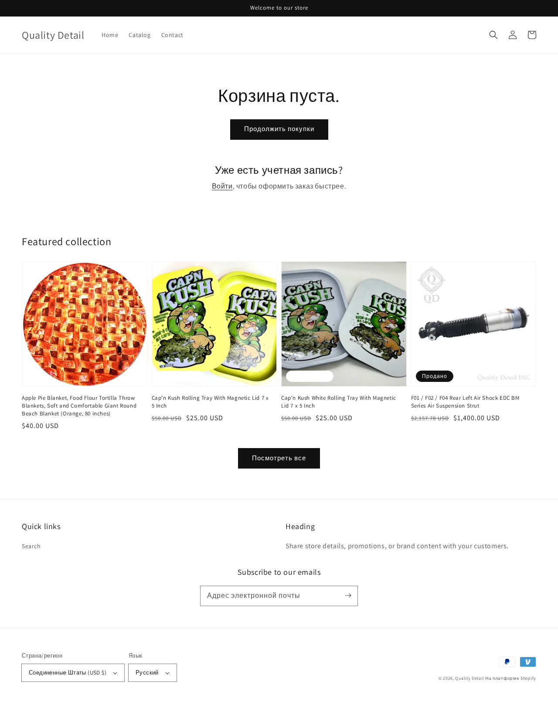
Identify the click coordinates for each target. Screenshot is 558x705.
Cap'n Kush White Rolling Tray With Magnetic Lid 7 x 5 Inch (338, 401)
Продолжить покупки (279, 129)
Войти (222, 186)
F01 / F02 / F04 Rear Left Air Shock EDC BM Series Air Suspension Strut (465, 401)
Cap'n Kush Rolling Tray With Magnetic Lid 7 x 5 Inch (210, 401)
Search (31, 546)
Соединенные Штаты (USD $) (67, 672)
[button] (493, 34)
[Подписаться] (347, 595)
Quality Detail (469, 678)
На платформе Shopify (510, 678)
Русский (147, 672)
